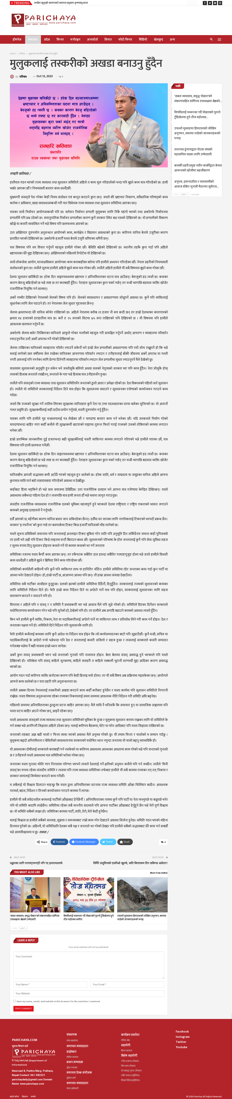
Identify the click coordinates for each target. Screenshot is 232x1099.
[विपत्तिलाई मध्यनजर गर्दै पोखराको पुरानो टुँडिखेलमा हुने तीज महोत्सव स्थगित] (89, 894)
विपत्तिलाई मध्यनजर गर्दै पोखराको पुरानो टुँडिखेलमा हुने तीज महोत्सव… (197, 115)
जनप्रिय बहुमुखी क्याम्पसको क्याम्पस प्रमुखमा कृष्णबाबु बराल (61, 3)
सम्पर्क (33, 1096)
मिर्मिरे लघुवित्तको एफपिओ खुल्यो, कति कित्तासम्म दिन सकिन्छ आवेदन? (130, 863)
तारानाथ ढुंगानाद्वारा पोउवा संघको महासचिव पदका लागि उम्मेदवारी (193, 152)
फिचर (60, 39)
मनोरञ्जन (75, 39)
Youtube (181, 1047)
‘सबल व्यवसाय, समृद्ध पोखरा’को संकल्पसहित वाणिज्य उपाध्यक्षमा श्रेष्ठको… (198, 99)
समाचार (33, 39)
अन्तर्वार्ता (92, 39)
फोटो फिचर (125, 39)
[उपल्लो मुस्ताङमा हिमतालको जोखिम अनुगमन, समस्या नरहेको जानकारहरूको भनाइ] (142, 894)
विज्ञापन (25, 1096)
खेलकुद (158, 39)
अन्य (172, 39)
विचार (108, 39)
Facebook (182, 1031)
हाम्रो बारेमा (14, 1096)
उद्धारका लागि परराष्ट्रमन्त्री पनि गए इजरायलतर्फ (36, 863)
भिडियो (143, 39)
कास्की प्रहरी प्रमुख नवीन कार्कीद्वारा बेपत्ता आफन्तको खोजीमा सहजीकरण (198, 168)
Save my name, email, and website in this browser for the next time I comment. (58, 1001)
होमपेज (17, 39)
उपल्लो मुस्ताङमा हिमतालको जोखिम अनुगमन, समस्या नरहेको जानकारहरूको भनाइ (197, 133)
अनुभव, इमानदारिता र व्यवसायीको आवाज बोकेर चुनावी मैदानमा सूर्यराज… (196, 184)
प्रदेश (47, 39)
